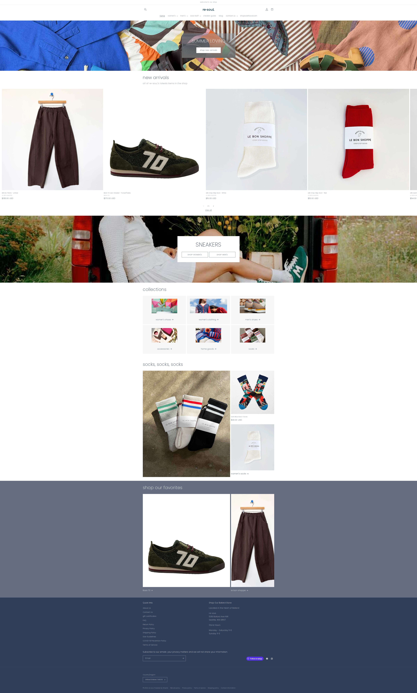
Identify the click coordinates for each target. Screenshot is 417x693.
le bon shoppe (238, 590)
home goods (207, 349)
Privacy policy (187, 688)
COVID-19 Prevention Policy (154, 641)
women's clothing (207, 319)
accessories (163, 349)
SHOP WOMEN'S (195, 254)
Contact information (228, 688)
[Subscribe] (183, 658)
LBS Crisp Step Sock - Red (317, 193)
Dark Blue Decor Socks (239, 417)
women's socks (238, 473)
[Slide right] (213, 206)
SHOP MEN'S (222, 254)
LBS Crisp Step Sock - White (216, 193)
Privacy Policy (149, 628)
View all (208, 210)
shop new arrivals (208, 50)
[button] (145, 9)
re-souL (151, 688)
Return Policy (148, 624)
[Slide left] (203, 206)
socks (251, 349)
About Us (147, 608)
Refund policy (175, 688)
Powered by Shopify (161, 688)
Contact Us (148, 612)
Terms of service (199, 688)
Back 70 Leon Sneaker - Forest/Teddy (117, 193)
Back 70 (146, 590)
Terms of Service (150, 645)
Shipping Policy (149, 632)
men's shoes (251, 319)
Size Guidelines (149, 636)
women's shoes (163, 319)
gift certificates (149, 616)
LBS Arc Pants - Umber (10, 193)
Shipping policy (213, 688)
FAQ (144, 620)
